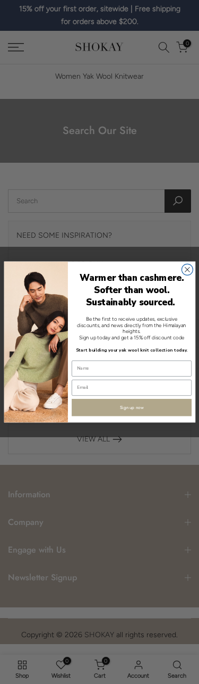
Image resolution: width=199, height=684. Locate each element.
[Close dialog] (187, 269)
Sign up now (131, 407)
